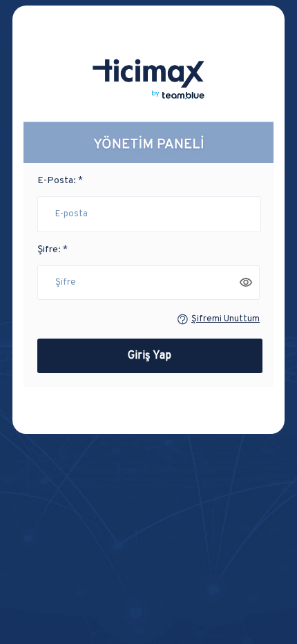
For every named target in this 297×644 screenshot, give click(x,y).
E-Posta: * (60, 181)
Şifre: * (52, 250)
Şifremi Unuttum (225, 319)
